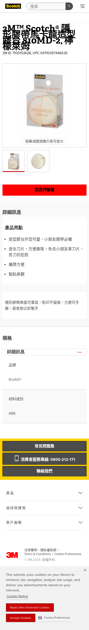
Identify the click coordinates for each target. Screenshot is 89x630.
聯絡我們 (44, 471)
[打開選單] (82, 6)
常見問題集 (44, 446)
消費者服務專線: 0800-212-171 (47, 459)
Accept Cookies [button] (20, 618)
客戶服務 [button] (14, 522)
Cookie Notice (17, 596)
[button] (54, 618)
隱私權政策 (48, 550)
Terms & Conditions (37, 554)
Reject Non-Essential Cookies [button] (30, 607)
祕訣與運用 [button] (16, 508)
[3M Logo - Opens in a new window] (13, 6)
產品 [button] (10, 493)
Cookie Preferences (67, 554)
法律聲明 (30, 550)
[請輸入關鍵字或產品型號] (69, 6)
